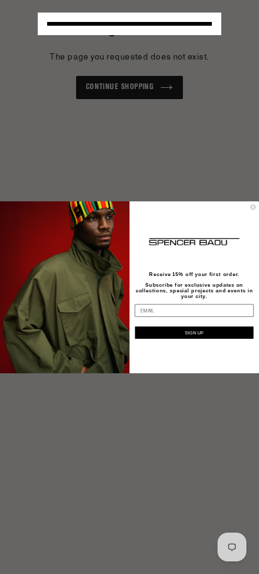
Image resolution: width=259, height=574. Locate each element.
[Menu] (129, 24)
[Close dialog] (253, 206)
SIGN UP (194, 332)
